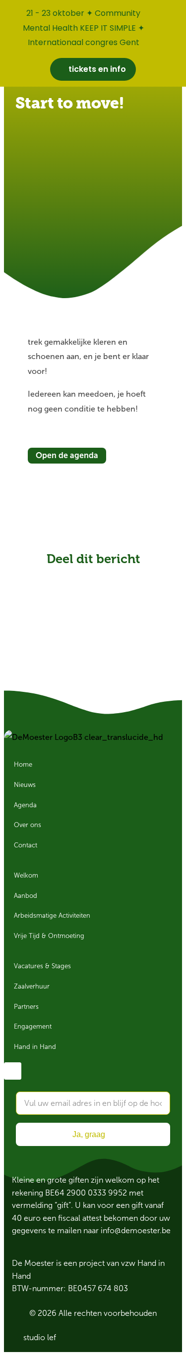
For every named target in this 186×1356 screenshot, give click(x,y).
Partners (26, 1006)
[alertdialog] (93, 43)
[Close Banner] (176, 11)
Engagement (33, 1026)
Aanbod (25, 895)
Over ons (27, 825)
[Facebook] (12, 1071)
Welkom (26, 875)
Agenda (25, 805)
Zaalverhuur (32, 986)
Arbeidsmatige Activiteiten (52, 915)
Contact (25, 845)
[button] (58, 576)
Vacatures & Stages (42, 966)
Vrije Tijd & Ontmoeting (49, 936)
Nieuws (25, 785)
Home (23, 764)
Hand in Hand (35, 1046)
